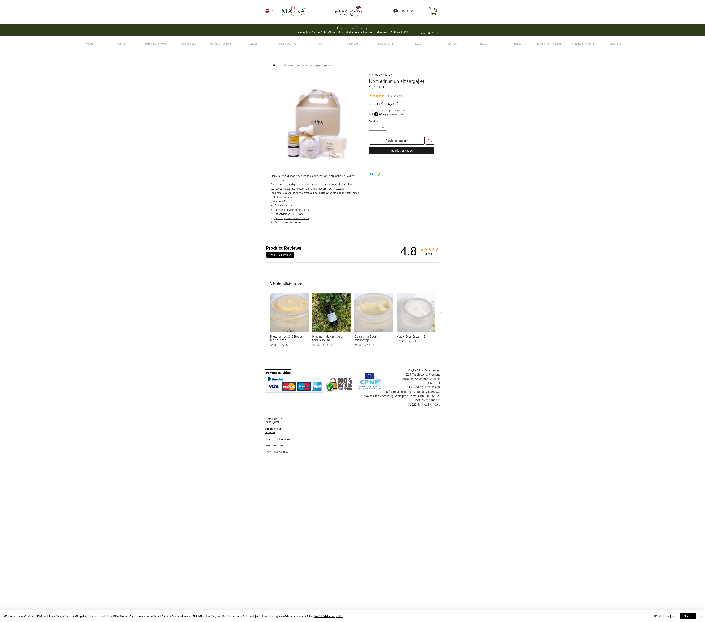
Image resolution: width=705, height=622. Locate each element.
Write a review (280, 254)
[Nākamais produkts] (440, 469)
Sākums (276, 65)
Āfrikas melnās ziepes (287, 222)
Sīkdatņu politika (275, 602)
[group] (352, 478)
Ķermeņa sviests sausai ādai (291, 218)
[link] (433, 11)
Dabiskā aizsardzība (286, 205)
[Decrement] (372, 127)
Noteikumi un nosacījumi (273, 577)
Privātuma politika (276, 608)
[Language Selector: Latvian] (270, 10)
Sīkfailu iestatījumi (664, 616)
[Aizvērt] (700, 616)
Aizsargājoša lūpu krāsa (289, 214)
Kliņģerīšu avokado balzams (292, 209)
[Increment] (383, 127)
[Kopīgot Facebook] (371, 174)
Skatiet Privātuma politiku (328, 616)
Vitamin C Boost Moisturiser (345, 32)
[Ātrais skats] (289, 469)
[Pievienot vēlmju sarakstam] (430, 141)
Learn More (397, 114)
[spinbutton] (377, 127)
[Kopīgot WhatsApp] (378, 174)
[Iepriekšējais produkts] (265, 469)
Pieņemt (688, 616)
